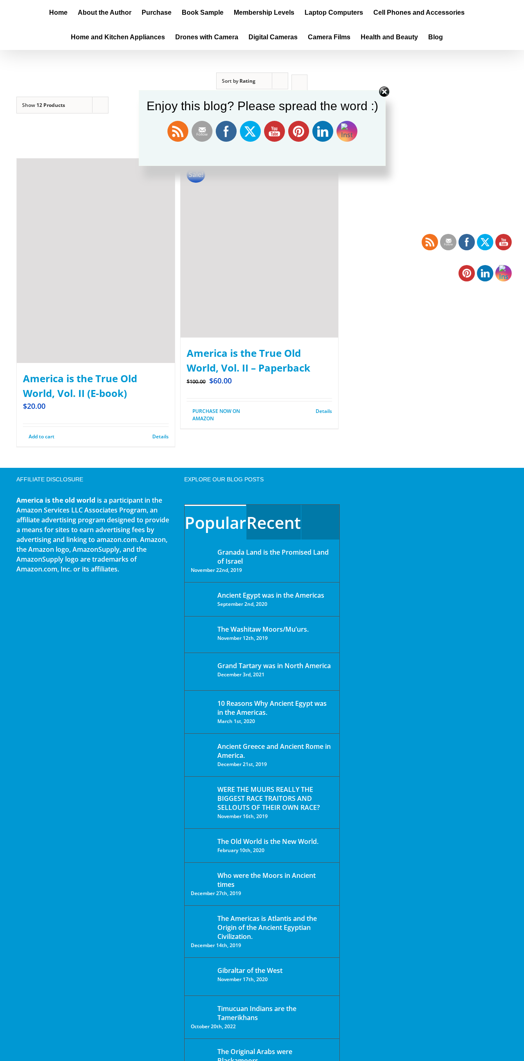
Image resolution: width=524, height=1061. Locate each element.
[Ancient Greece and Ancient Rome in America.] (201, 752)
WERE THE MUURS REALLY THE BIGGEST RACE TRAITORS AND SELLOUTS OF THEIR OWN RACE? (268, 798)
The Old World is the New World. (267, 841)
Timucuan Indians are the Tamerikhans (256, 1013)
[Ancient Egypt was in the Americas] (201, 597)
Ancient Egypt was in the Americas (270, 595)
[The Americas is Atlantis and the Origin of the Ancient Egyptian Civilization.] (201, 924)
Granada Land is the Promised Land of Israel (273, 557)
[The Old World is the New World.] (201, 845)
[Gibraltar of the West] (201, 976)
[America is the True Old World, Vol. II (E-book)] (96, 261)
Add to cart (41, 436)
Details (160, 436)
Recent (273, 522)
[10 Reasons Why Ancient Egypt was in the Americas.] (201, 712)
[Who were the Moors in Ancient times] (201, 876)
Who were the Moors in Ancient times (266, 880)
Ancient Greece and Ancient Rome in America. (274, 751)
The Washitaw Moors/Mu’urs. (263, 629)
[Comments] (320, 522)
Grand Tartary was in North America (274, 665)
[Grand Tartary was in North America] (201, 671)
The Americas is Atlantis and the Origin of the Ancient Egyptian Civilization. (267, 927)
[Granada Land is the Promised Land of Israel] (201, 553)
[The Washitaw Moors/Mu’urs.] (201, 634)
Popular (215, 522)
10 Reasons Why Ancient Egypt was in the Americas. (272, 708)
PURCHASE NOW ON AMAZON (216, 415)
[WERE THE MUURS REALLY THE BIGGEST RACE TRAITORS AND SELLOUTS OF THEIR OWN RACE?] (201, 801)
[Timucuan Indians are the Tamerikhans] (201, 1011)
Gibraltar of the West (249, 970)
